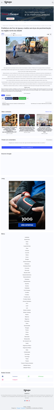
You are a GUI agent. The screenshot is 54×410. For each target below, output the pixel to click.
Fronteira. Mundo (27, 299)
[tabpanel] (27, 13)
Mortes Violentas (27, 312)
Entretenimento (27, 281)
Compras (27, 250)
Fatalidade (27, 288)
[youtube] (27, 401)
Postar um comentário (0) (27, 147)
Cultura (27, 254)
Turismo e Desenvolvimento (27, 363)
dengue (27, 259)
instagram (14, 379)
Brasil (27, 241)
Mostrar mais (49, 111)
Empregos (27, 279)
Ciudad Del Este (27, 246)
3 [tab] (29, 22)
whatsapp (40, 376)
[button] (52, 2)
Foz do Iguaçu (27, 290)
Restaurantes (27, 338)
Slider (27, 349)
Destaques (11, 25)
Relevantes (27, 336)
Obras (27, 323)
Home (25, 406)
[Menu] (2, 2)
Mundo (27, 314)
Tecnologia (27, 354)
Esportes (27, 283)
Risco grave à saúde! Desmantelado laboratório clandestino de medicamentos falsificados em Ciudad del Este (44, 130)
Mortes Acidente (27, 310)
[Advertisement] (27, 165)
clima (27, 248)
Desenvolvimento (27, 261)
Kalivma (41, 408)
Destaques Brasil (27, 266)
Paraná (27, 330)
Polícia (27, 332)
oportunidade (27, 325)
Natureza (27, 316)
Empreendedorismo (27, 274)
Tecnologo (27, 356)
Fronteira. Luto (27, 296)
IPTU (27, 303)
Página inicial (5, 25)
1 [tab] (25, 22)
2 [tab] (27, 22)
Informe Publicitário (27, 301)
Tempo (27, 358)
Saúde (27, 343)
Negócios (27, 319)
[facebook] (25, 401)
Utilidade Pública (27, 365)
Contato (29, 406)
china (27, 243)
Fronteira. (27, 294)
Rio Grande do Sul (27, 341)
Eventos (27, 285)
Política (27, 334)
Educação (27, 270)
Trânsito (27, 361)
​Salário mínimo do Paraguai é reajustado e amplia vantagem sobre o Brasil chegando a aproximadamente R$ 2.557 (9, 130)
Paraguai (27, 327)
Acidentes (27, 237)
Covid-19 (27, 252)
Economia (27, 268)
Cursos (27, 257)
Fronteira (27, 292)
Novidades (27, 321)
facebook (14, 376)
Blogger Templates (21, 408)
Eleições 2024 (27, 272)
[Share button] (27, 98)
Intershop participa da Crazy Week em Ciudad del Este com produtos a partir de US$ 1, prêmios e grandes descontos (27, 129)
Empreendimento (27, 277)
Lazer (27, 305)
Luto (27, 308)
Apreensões (27, 239)
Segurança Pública (27, 345)
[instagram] (29, 401)
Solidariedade (27, 352)
